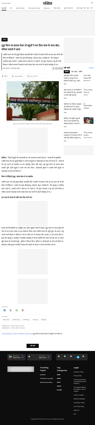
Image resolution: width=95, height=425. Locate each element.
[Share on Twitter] (10, 310)
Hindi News (6, 334)
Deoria (28, 334)
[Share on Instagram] (22, 310)
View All (91, 68)
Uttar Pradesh (18, 334)
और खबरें (32, 346)
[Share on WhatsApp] (16, 310)
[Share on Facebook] (4, 310)
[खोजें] (92, 3)
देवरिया (4, 40)
